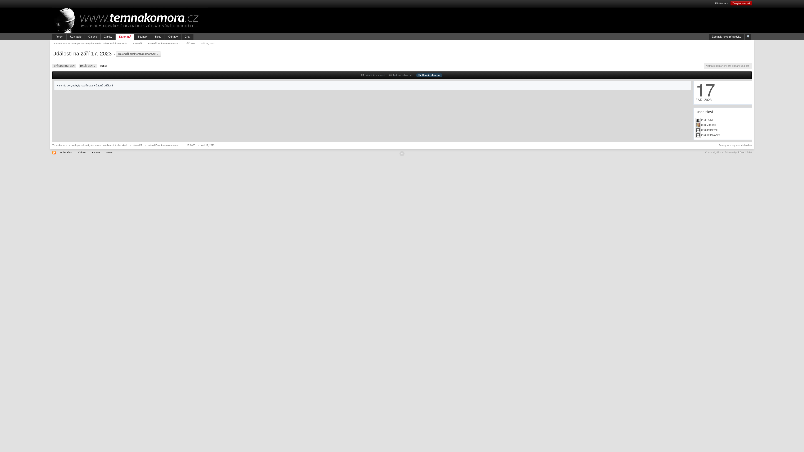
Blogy (158, 36)
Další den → (87, 66)
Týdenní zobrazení (402, 75)
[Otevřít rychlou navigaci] (748, 37)
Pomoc (109, 152)
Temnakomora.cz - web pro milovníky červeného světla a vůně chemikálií (89, 145)
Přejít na (103, 66)
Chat (187, 36)
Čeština (82, 152)
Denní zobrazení (430, 75)
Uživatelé (75, 36)
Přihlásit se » (721, 3)
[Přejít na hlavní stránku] (130, 20)
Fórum (59, 36)
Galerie (92, 36)
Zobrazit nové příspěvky (726, 36)
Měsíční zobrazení (374, 75)
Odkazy (173, 36)
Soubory (143, 36)
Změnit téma (66, 152)
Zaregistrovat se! (741, 3)
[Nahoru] (402, 153)
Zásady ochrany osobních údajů (735, 145)
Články (108, 36)
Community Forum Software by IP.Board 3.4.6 (728, 152)
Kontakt (96, 152)
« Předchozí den (64, 66)
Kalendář (125, 36)
